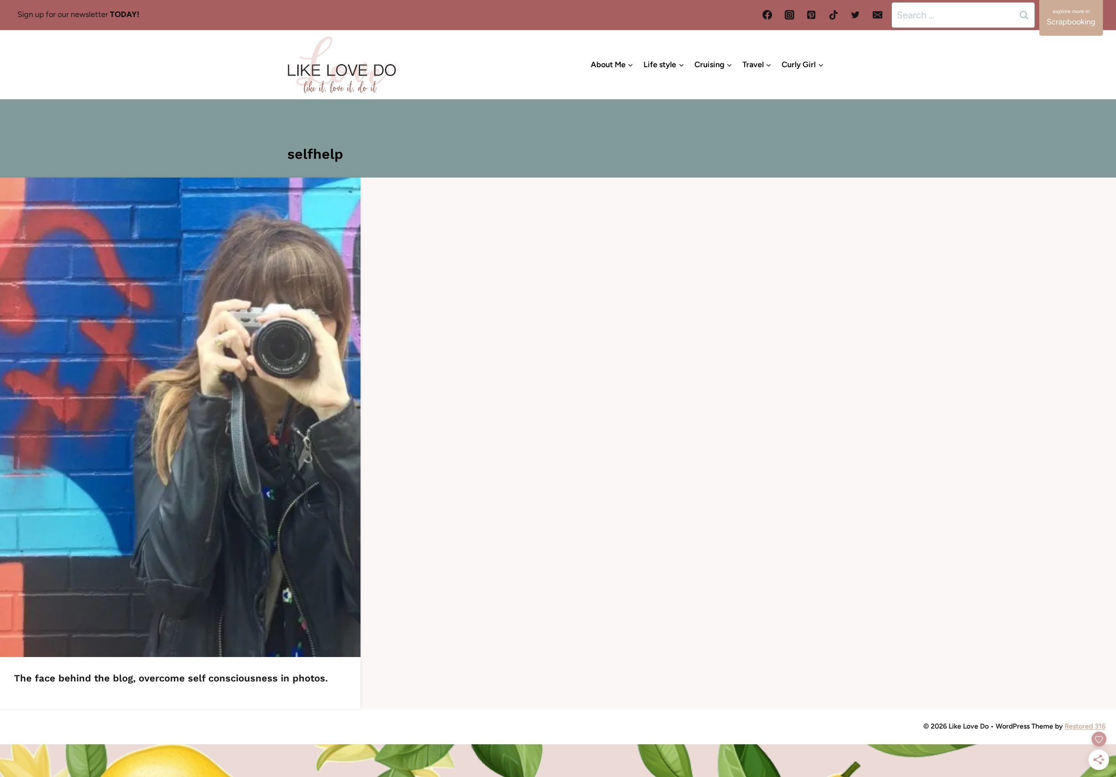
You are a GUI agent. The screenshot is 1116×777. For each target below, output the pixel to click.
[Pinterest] (811, 14)
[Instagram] (789, 14)
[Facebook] (767, 14)
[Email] (877, 14)
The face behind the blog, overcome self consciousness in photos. (171, 678)
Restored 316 (1085, 726)
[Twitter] (855, 14)
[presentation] (180, 417)
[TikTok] (833, 14)
